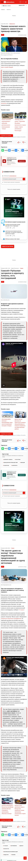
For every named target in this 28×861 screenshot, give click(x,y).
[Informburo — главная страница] (9, 2)
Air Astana (17, 469)
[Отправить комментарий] (24, 179)
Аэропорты (14, 475)
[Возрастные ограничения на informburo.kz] (20, 2)
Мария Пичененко (15, 278)
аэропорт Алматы (8, 469)
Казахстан (6, 858)
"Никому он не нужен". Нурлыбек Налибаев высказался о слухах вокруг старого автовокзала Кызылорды (20, 125)
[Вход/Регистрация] (23, 2)
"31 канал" (22, 620)
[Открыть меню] (2, 2)
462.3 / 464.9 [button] (7, 5)
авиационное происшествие (11, 472)
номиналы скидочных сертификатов (11, 628)
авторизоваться (13, 175)
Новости (8, 9)
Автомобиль (14, 855)
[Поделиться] (25, 858)
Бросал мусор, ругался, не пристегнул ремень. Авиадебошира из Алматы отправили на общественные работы (20, 434)
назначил (3, 103)
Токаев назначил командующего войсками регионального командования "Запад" (6, 124)
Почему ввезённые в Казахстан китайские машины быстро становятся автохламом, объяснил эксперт (7, 819)
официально (12, 23)
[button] (23, 5)
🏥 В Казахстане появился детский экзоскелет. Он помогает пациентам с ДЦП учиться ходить (13, 232)
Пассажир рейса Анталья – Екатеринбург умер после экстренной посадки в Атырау (7, 433)
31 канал (6, 855)
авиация (23, 472)
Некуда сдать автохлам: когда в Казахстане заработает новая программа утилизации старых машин (20, 820)
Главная (3, 9)
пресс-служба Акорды (7, 67)
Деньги (21, 855)
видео (22, 278)
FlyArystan (6, 475)
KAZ (26, 2)
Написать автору (22, 35)
